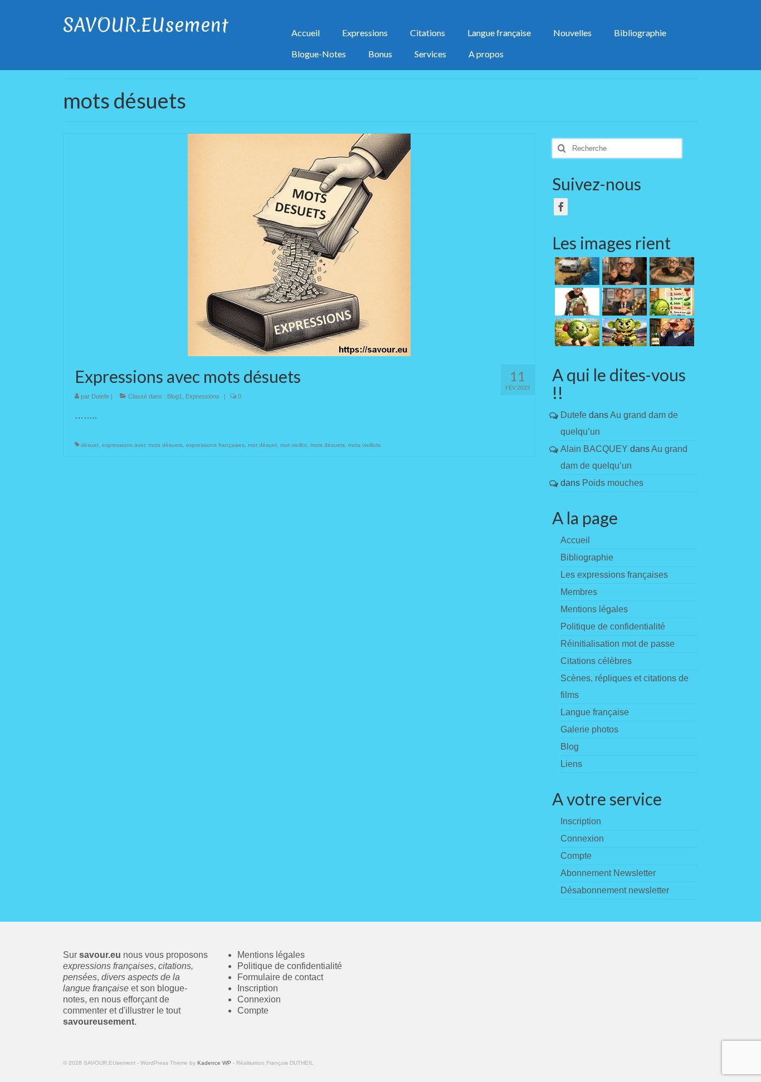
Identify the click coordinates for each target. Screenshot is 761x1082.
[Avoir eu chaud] (575, 271)
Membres (578, 592)
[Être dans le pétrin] (670, 271)
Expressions (202, 396)
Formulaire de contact (280, 977)
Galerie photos (589, 729)
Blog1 (174, 396)
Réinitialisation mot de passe (617, 643)
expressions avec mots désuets (142, 445)
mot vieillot (293, 445)
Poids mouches (612, 483)
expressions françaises (215, 445)
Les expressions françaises (614, 574)
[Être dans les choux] (670, 302)
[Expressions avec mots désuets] (299, 244)
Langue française (594, 712)
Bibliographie (586, 557)
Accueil (575, 540)
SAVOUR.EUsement (145, 25)
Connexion (259, 999)
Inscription (257, 988)
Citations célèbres (596, 661)
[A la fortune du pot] (575, 302)
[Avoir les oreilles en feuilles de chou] (623, 332)
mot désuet (262, 445)
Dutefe (100, 396)
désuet (90, 445)
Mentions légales (594, 609)
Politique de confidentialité (612, 626)
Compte (253, 1010)
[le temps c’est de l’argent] (623, 302)
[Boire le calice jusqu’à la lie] (670, 332)
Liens (571, 764)
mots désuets (327, 445)
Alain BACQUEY (594, 449)
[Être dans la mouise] (623, 271)
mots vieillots (364, 445)
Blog (569, 746)
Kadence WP (214, 1063)
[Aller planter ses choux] (575, 332)
